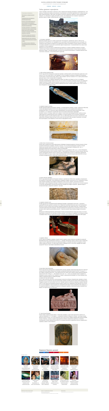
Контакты (42, 390)
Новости (54, 6)
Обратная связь (63, 390)
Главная (49, 6)
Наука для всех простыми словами (54, 2)
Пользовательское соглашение (48, 390)
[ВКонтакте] (44, 352)
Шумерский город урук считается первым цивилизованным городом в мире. (29, 40)
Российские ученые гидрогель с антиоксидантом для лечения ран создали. (29, 44)
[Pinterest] (54, 352)
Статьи (59, 6)
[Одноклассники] (63, 352)
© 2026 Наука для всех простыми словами (27, 390)
